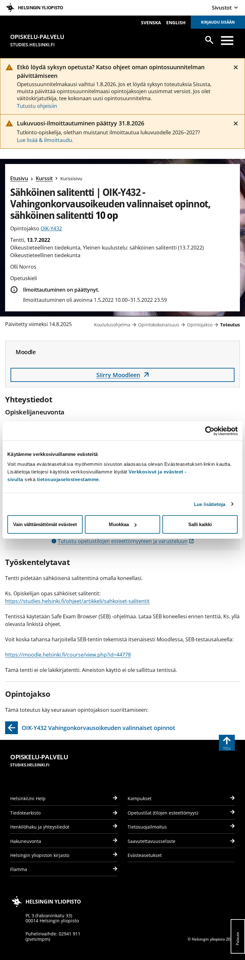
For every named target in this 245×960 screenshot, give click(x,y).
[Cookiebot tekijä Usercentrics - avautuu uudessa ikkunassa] (210, 430)
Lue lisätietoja (210, 504)
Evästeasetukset (145, 855)
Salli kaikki (200, 524)
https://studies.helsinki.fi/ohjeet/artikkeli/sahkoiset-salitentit (77, 601)
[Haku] (209, 40)
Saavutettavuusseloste (151, 841)
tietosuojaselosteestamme (68, 479)
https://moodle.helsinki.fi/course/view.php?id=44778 (68, 654)
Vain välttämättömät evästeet (45, 524)
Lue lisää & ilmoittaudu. (45, 140)
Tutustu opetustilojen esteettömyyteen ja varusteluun (126, 541)
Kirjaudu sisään (218, 22)
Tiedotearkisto (25, 813)
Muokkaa (119, 524)
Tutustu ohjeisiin (37, 105)
